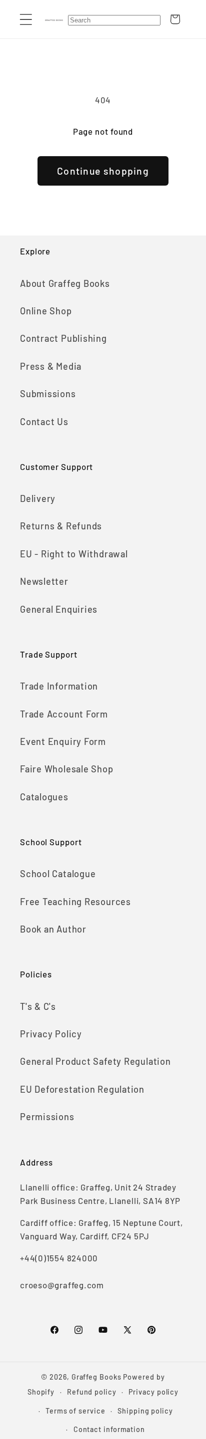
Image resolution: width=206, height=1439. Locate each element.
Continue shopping (103, 171)
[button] (26, 19)
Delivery (38, 498)
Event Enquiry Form (63, 741)
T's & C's (38, 1006)
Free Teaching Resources (75, 901)
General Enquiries (59, 609)
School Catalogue (58, 873)
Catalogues (44, 796)
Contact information (109, 1429)
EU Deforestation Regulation (82, 1089)
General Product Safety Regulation (95, 1061)
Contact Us (44, 421)
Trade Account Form (64, 714)
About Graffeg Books (65, 283)
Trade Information (59, 686)
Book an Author (53, 929)
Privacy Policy (51, 1033)
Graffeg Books (97, 1377)
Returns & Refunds (61, 525)
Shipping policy (145, 1411)
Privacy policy (153, 1392)
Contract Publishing (63, 338)
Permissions (47, 1116)
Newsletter (44, 581)
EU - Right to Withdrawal (74, 553)
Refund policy (91, 1392)
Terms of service (76, 1411)
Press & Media (51, 366)
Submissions (48, 393)
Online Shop (46, 310)
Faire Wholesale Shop (67, 768)
